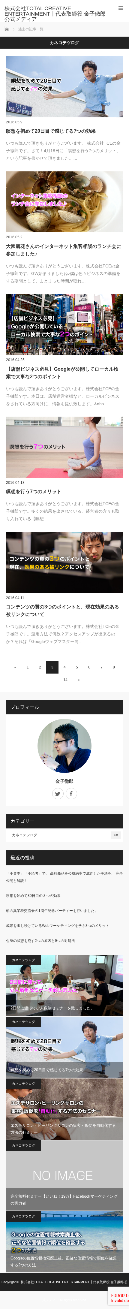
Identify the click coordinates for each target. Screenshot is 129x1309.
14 (65, 680)
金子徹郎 (65, 781)
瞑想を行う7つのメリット (34, 491)
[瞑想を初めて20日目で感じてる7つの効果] (64, 86)
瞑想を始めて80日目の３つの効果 (33, 896)
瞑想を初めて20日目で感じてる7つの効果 (51, 131)
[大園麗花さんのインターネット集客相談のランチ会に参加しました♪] (64, 202)
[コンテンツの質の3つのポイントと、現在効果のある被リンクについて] (64, 562)
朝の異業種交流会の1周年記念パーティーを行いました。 (52, 911)
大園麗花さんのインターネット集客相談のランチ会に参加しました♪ (63, 250)
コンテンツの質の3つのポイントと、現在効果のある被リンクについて (62, 610)
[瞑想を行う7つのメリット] (64, 447)
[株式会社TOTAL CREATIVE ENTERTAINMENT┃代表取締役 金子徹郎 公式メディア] (55, 14)
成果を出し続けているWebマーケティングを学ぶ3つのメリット (57, 926)
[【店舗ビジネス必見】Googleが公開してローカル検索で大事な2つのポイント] (64, 324)
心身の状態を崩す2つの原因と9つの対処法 (40, 941)
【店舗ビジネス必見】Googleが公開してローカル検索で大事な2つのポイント (62, 372)
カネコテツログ (65, 835)
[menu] (120, 8)
